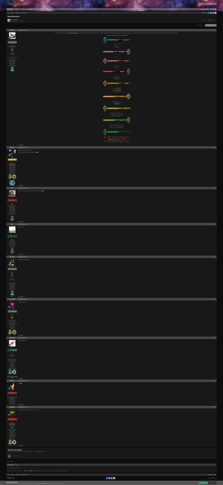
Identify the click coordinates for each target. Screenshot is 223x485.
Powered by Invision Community (211, 478)
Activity (17, 9)
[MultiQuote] (19, 145)
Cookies (13, 478)
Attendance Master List (73, 33)
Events (23, 9)
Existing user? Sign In (205, 9)
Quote (22, 185)
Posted (22, 30)
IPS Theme (8, 477)
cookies (13, 483)
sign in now (33, 451)
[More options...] (214, 30)
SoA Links (30, 9)
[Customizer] (215, 9)
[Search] (215, 4)
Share (204, 20)
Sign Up (212, 9)
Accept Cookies (204, 482)
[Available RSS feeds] (215, 475)
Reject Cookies (212, 482)
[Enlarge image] (12, 49)
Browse (10, 9)
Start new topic (200, 25)
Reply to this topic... (18, 455)
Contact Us (9, 478)
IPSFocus (12, 477)
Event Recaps (22, 21)
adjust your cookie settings (41, 483)
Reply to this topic (210, 25)
